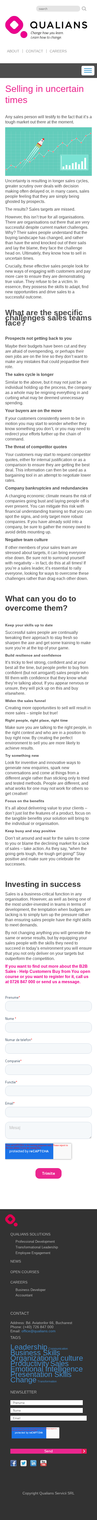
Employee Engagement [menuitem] (33, 1253)
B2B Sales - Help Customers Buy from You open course (47, 971)
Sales (59, 1363)
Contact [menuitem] (34, 51)
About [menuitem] (13, 51)
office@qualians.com (38, 1331)
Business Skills (35, 1352)
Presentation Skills (41, 1374)
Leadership (28, 1347)
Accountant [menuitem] (24, 1295)
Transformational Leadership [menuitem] (37, 1247)
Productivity (29, 1363)
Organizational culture (46, 1358)
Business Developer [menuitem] (31, 1290)
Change (23, 1379)
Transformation (47, 1381)
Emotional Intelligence (46, 1369)
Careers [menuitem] (58, 51)
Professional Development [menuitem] (35, 1241)
